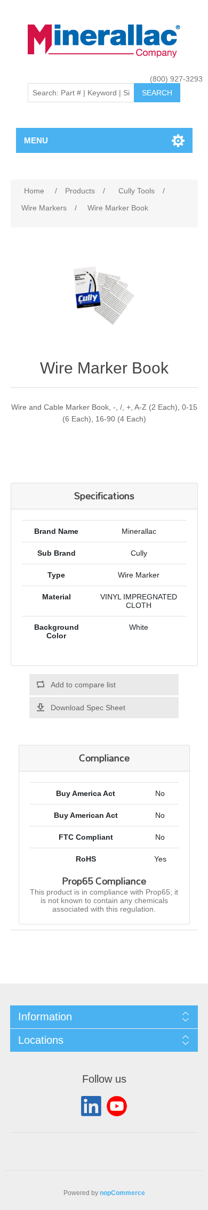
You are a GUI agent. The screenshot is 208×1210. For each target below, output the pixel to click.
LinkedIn (91, 1106)
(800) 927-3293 (176, 79)
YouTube (117, 1106)
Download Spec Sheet (88, 707)
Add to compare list (83, 684)
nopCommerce (122, 1193)
